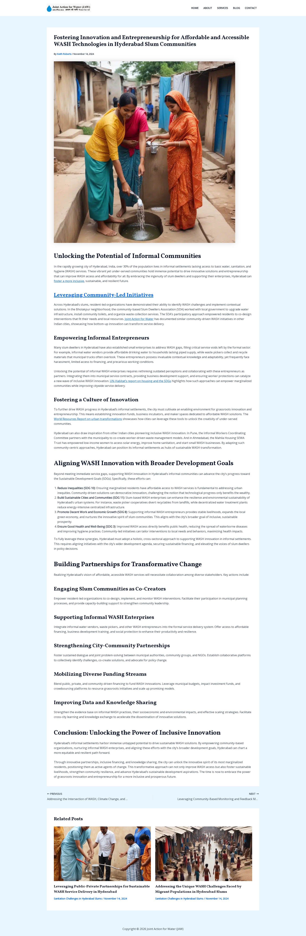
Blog (236, 8)
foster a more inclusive (69, 281)
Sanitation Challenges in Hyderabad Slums (78, 898)
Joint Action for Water (139, 319)
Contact (251, 8)
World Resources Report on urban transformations (88, 419)
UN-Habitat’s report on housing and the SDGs (140, 381)
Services (222, 8)
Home (195, 8)
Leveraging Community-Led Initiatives (103, 295)
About (207, 8)
